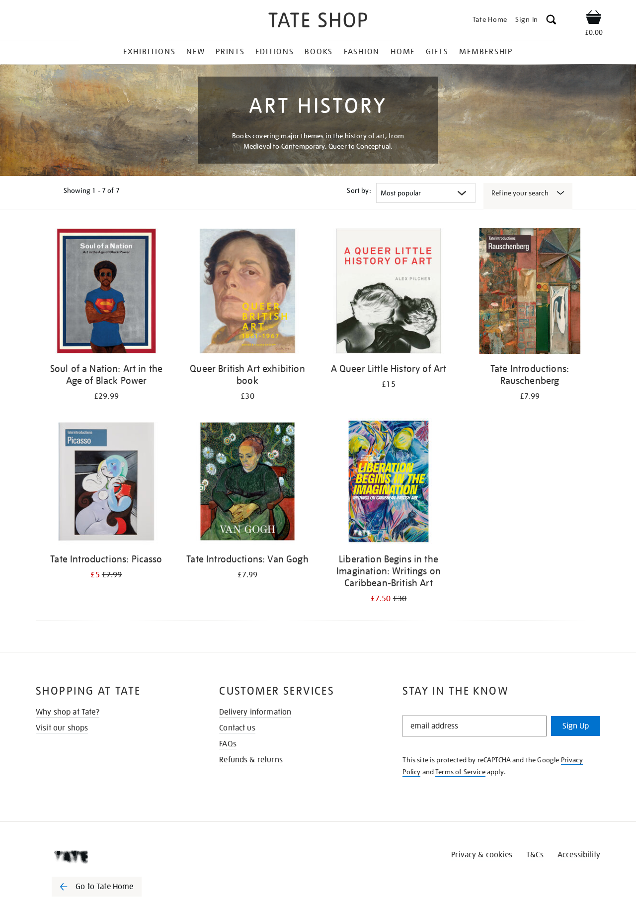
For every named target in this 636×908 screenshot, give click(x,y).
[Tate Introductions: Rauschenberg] (530, 293)
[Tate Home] (114, 857)
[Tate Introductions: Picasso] (106, 483)
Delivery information (255, 712)
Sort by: (359, 190)
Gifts (437, 52)
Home (403, 52)
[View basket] (593, 18)
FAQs (228, 744)
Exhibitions (149, 52)
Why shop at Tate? (67, 712)
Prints (230, 52)
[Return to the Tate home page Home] (318, 21)
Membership (486, 52)
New (195, 52)
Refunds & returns (251, 760)
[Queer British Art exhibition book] (247, 293)
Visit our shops (62, 728)
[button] (551, 21)
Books (319, 52)
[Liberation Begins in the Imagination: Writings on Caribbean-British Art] (388, 483)
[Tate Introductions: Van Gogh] (247, 483)
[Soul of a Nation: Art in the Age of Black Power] (106, 293)
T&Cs (535, 855)
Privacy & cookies (481, 855)
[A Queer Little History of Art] (388, 293)
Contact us (237, 728)
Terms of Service (460, 771)
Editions (274, 52)
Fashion (362, 52)
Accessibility (578, 855)
